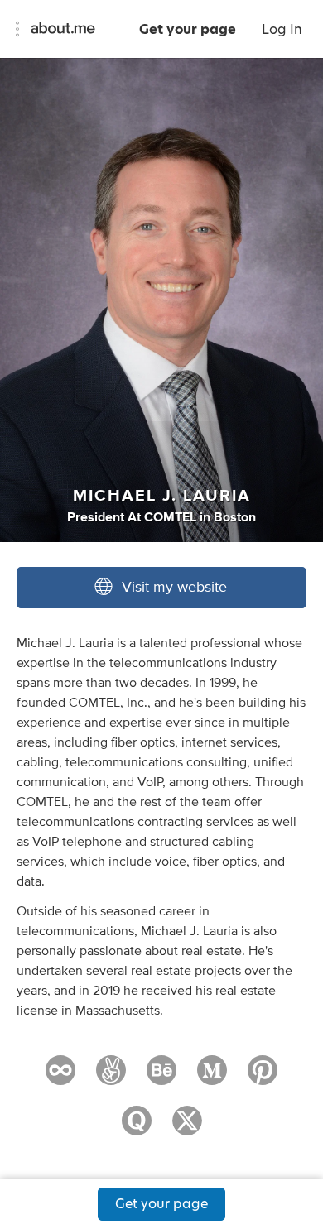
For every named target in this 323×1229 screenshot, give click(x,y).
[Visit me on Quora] (137, 1128)
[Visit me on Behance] (161, 1077)
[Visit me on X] (187, 1128)
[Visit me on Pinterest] (262, 1077)
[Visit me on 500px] (60, 1077)
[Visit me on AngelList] (111, 1077)
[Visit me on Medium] (212, 1077)
